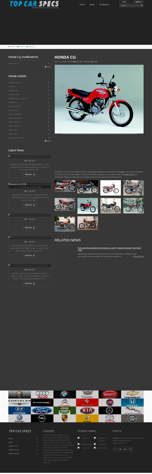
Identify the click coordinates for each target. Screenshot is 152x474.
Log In (124, 2)
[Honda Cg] (99, 99)
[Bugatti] (110, 394)
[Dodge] (42, 402)
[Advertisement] (76, 26)
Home (82, 5)
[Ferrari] (87, 402)
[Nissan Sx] (85, 439)
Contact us (117, 438)
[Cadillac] (87, 394)
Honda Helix (13, 134)
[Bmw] (64, 394)
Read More (139, 256)
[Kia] (87, 410)
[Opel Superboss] (85, 445)
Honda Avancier (14, 114)
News (92, 5)
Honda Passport (15, 118)
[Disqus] (99, 292)
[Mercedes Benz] (110, 410)
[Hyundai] (19, 410)
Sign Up (138, 2)
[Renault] (87, 418)
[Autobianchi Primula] (101, 439)
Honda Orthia (13, 126)
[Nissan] (132, 418)
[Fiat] (110, 402)
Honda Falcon (14, 95)
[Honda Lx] (101, 445)
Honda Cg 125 (13, 63)
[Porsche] (64, 418)
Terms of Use (13, 450)
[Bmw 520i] (85, 448)
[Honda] (132, 402)
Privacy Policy (13, 453)
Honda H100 (13, 90)
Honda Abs (12, 130)
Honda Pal (12, 87)
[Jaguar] (132, 410)
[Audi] (42, 394)
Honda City (12, 102)
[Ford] (42, 410)
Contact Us (13, 446)
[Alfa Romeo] (19, 394)
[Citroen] (64, 402)
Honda (21, 47)
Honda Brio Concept (16, 138)
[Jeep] (64, 410)
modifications (128, 174)
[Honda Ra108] (101, 448)
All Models (104, 5)
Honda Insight (14, 122)
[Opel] (42, 418)
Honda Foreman (14, 83)
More (49, 67)
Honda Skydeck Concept (18, 98)
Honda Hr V (12, 110)
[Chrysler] (19, 402)
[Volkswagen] (19, 418)
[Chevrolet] (132, 394)
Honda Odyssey (14, 106)
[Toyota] (110, 418)
